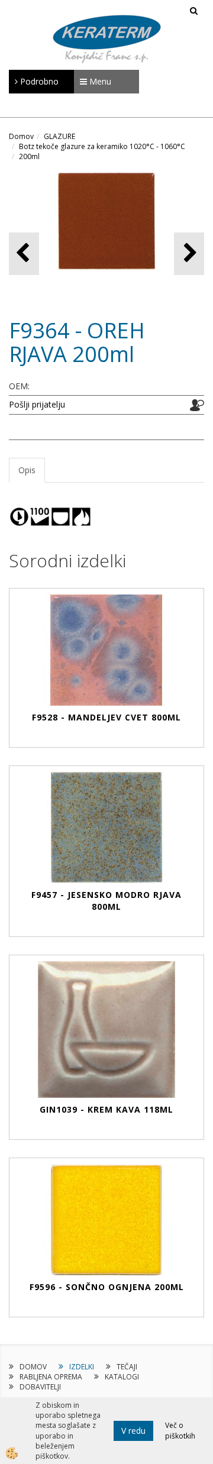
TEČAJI (127, 1367)
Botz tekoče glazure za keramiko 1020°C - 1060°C (102, 146)
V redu (133, 1430)
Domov (21, 136)
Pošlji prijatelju (37, 404)
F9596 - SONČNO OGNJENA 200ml (107, 1286)
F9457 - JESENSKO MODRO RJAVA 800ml (106, 900)
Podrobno (38, 81)
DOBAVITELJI (40, 1387)
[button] (189, 253)
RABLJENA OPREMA (51, 1377)
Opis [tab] (27, 470)
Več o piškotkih (180, 1430)
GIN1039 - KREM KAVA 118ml (106, 1109)
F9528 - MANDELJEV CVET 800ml (106, 717)
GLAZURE (59, 136)
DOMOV (33, 1367)
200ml (29, 156)
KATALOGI (122, 1377)
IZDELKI (81, 1367)
